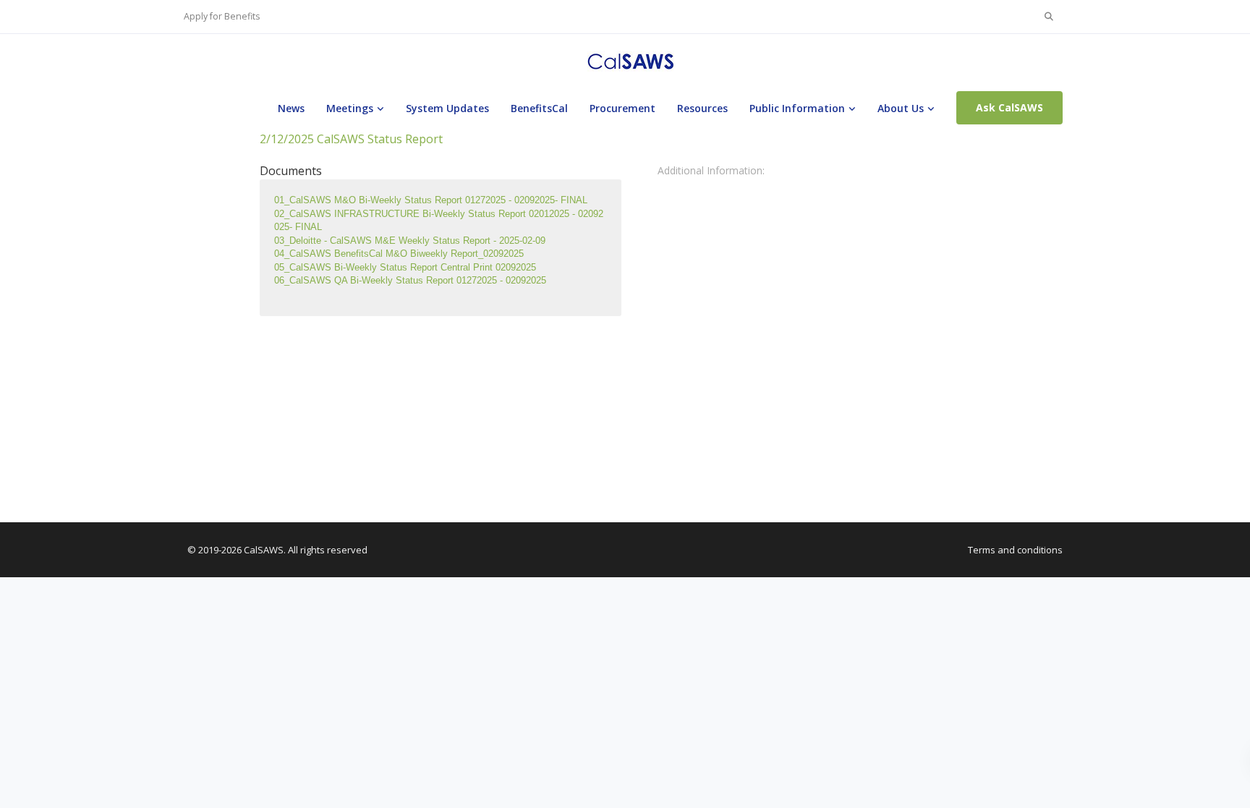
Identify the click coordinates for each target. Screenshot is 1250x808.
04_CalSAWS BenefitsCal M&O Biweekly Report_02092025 (399, 253)
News (291, 108)
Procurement (622, 108)
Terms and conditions (1015, 549)
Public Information (797, 108)
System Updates (447, 108)
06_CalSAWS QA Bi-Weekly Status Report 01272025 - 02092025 (410, 280)
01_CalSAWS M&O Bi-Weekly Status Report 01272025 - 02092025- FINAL (430, 200)
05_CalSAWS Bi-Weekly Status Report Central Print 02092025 (405, 267)
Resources (702, 108)
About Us (900, 108)
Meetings (349, 108)
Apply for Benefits (222, 16)
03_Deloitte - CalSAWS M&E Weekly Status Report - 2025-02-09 (409, 240)
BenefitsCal (539, 108)
